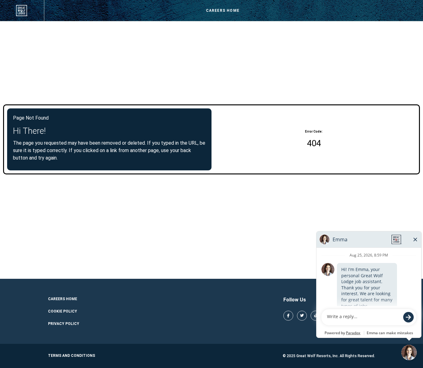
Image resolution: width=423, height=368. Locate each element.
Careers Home (222, 10)
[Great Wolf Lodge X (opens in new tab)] (302, 316)
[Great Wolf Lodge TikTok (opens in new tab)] (316, 316)
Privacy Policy (63, 324)
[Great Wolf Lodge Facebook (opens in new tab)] (288, 316)
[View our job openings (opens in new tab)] (22, 10)
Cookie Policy (62, 311)
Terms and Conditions (71, 355)
